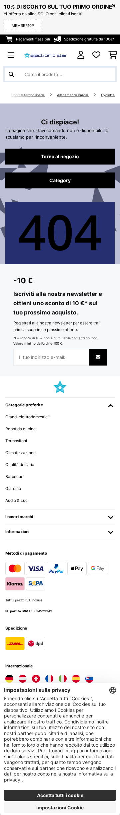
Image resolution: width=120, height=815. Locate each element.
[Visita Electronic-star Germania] (9, 679)
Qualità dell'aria (19, 464)
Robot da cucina (20, 428)
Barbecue (14, 476)
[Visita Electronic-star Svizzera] (36, 679)
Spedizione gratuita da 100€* (89, 39)
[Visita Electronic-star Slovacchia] (89, 679)
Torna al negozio (60, 156)
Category (60, 180)
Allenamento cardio (73, 95)
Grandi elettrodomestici (27, 416)
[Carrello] (112, 55)
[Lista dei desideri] (96, 55)
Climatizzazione (20, 452)
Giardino (13, 488)
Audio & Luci (17, 500)
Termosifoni (16, 440)
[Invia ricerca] (11, 74)
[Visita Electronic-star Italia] (63, 679)
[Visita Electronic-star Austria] (23, 679)
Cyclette (108, 95)
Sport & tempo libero (28, 95)
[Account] (80, 55)
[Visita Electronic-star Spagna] (76, 679)
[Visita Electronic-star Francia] (49, 679)
